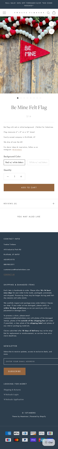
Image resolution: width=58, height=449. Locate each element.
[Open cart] (54, 12)
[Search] (48, 12)
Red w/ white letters (14, 162)
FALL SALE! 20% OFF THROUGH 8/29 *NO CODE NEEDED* (29, 4)
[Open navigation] (4, 12)
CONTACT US (9, 274)
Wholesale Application (14, 399)
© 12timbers (29, 413)
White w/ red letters (38, 162)
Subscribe (14, 371)
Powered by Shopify (38, 416)
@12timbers (17, 149)
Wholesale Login (11, 395)
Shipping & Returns (12, 390)
